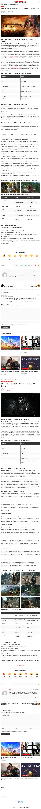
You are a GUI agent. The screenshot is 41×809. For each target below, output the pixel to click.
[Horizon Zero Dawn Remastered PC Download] (10, 343)
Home (2, 4)
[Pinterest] (7, 13)
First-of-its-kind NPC (15, 68)
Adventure (27, 348)
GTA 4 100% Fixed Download (27, 350)
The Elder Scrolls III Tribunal (13, 56)
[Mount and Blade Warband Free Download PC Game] (10, 363)
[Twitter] (6, 13)
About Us (2, 789)
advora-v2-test (3, 791)
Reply (38, 295)
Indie (26, 775)
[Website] (35, 279)
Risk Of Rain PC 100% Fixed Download (29, 371)
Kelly (5, 11)
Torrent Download (20, 246)
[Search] (39, 1)
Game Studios (36, 43)
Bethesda (31, 43)
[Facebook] (5, 13)
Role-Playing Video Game (9, 381)
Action (3, 6)
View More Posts (35, 271)
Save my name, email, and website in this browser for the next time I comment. (14, 324)
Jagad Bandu (7, 295)
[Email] (9, 13)
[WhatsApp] (8, 13)
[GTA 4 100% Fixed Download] (30, 343)
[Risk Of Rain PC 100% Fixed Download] (30, 363)
